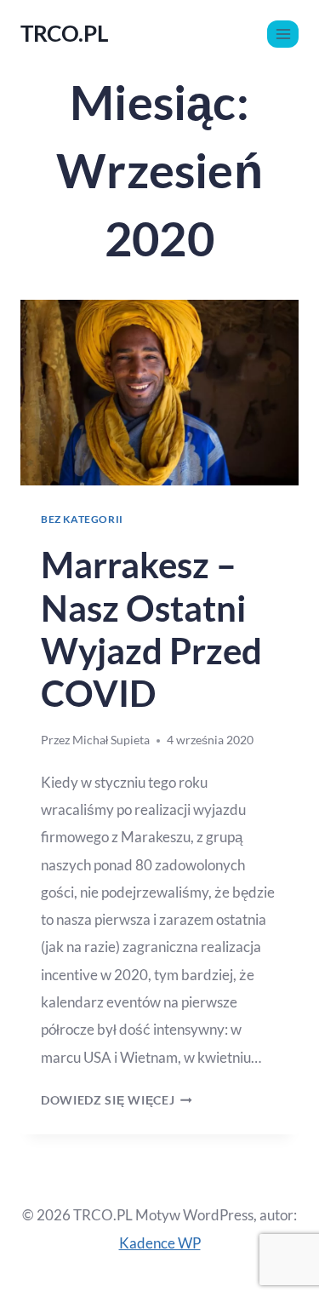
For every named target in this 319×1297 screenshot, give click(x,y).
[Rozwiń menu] (283, 33)
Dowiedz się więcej (116, 1100)
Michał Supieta (111, 740)
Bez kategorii (82, 519)
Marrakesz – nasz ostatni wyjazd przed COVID (151, 628)
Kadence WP (160, 1243)
